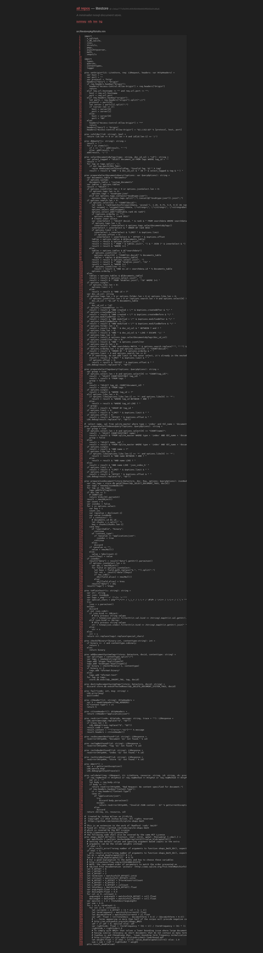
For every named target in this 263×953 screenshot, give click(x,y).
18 (80, 75)
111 (81, 287)
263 (81, 634)
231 (81, 561)
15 (80, 68)
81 (80, 219)
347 (81, 825)
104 (81, 271)
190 (81, 467)
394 (81, 933)
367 (81, 871)
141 (81, 355)
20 (80, 79)
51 (80, 150)
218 (81, 531)
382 (81, 905)
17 (80, 72)
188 (81, 463)
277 (81, 666)
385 (81, 912)
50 (80, 148)
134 (81, 339)
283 (81, 679)
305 (81, 730)
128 (81, 326)
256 (81, 618)
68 (80, 189)
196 (81, 481)
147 (81, 369)
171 (81, 424)
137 (81, 346)
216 (81, 527)
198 (81, 485)
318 (81, 759)
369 (81, 876)
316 (81, 755)
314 (81, 750)
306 (81, 732)
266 (81, 641)
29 (80, 100)
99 (80, 260)
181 (81, 447)
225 (81, 547)
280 (81, 673)
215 (81, 524)
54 (80, 157)
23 (80, 86)
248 (81, 600)
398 (81, 942)
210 (81, 513)
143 (81, 360)
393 (81, 930)
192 (81, 472)
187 (81, 460)
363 (81, 862)
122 (81, 312)
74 (80, 203)
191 (81, 470)
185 (81, 456)
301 (81, 721)
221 (81, 538)
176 (81, 435)
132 (81, 335)
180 (81, 444)
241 (81, 584)
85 (80, 228)
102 (81, 266)
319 (81, 762)
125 (81, 319)
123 (81, 314)
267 (81, 643)
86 (80, 230)
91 (80, 241)
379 (81, 898)
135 (81, 342)
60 (80, 171)
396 (81, 937)
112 (81, 289)
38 (80, 120)
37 (80, 118)
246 (81, 595)
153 (81, 383)
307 (81, 734)
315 (81, 752)
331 (81, 789)
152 (81, 381)
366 (81, 869)
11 (80, 59)
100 (81, 262)
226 (81, 549)
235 (81, 570)
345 (81, 821)
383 (81, 908)
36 (80, 116)
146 (81, 367)
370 (81, 878)
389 (81, 921)
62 (80, 175)
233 (81, 565)
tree (95, 21)
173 (81, 428)
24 (80, 88)
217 (81, 529)
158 (81, 394)
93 (80, 246)
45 (80, 136)
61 (80, 173)
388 (81, 919)
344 (81, 819)
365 (81, 867)
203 (81, 497)
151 (81, 378)
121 (81, 310)
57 (80, 164)
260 (81, 627)
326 (81, 778)
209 (81, 511)
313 (81, 748)
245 (81, 593)
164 (81, 408)
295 (81, 707)
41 (80, 127)
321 (81, 766)
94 (80, 248)
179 (81, 442)
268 (81, 645)
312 (81, 746)
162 (81, 403)
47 (80, 141)
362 (81, 860)
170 (81, 422)
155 (81, 387)
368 (81, 873)
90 (80, 239)
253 (81, 611)
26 (80, 93)
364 (81, 864)
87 (80, 232)
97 (80, 255)
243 (81, 588)
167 (81, 415)
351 (81, 835)
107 (81, 278)
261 (81, 629)
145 (81, 365)
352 (81, 837)
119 (81, 305)
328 (81, 782)
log (100, 21)
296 (81, 709)
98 (80, 257)
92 (80, 244)
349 (81, 830)
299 (81, 716)
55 (80, 159)
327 (81, 780)
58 (80, 166)
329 (81, 784)
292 (81, 700)
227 (81, 552)
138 (81, 349)
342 (81, 814)
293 (81, 702)
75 (80, 205)
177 (81, 438)
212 (81, 517)
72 (80, 198)
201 (81, 492)
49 (80, 146)
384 (81, 910)
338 (81, 805)
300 (81, 718)
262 (81, 632)
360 (81, 855)
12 (80, 61)
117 (81, 301)
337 (81, 803)
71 (80, 196)
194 (81, 476)
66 (80, 184)
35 (80, 114)
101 (81, 264)
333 (81, 794)
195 (81, 479)
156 (81, 390)
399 (81, 944)
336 (81, 800)
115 (81, 296)
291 (81, 698)
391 (81, 926)
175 (81, 433)
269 (81, 647)
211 (81, 515)
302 (81, 723)
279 (81, 670)
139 (81, 351)
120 (81, 308)
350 (81, 832)
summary (81, 21)
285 (81, 684)
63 (80, 177)
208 (81, 508)
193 (81, 474)
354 (81, 841)
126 (81, 321)
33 (80, 109)
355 (81, 844)
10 (80, 57)
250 (81, 604)
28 (80, 98)
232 (81, 563)
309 (81, 739)
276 (81, 663)
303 (81, 725)
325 (81, 775)
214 (81, 522)
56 (80, 161)
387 (81, 917)
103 (81, 269)
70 (80, 193)
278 (81, 668)
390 (81, 924)
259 (81, 625)
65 (80, 182)
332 (81, 791)
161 (81, 401)
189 (81, 465)
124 (81, 317)
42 (80, 130)
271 (81, 652)
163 (81, 406)
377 (81, 894)
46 (80, 139)
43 (80, 132)
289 (81, 693)
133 (81, 337)
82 (80, 221)
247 (81, 597)
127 (81, 323)
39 (80, 123)
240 (81, 581)
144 (81, 362)
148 (81, 371)
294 (81, 705)
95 (80, 250)
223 (81, 543)
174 (81, 431)
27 (80, 95)
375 (81, 889)
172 (81, 426)
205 (81, 501)
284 (81, 682)
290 (81, 695)
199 (81, 488)
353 (81, 839)
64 (80, 180)
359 (81, 853)
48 (80, 143)
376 (81, 892)
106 (81, 276)
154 (81, 385)
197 (81, 483)
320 (81, 764)
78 (80, 212)
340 (81, 809)
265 (81, 638)
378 (81, 896)
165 (81, 410)
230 (81, 559)
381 (81, 903)
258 (81, 622)
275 (81, 661)
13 (80, 63)
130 (81, 330)
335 (81, 798)
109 (81, 282)
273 (81, 657)
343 (81, 816)
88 (80, 234)
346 (81, 823)
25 (80, 91)
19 (80, 77)
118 (81, 303)
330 (81, 787)
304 (81, 727)
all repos (83, 8)
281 (81, 675)
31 (80, 104)
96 (80, 253)
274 (81, 659)
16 (80, 70)
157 (81, 392)
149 (81, 374)
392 (81, 928)
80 (80, 216)
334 (81, 796)
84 (80, 225)
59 (80, 168)
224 (81, 545)
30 (80, 102)
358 (81, 851)
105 (81, 273)
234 (81, 568)
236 (81, 572)
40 (80, 125)
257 (81, 620)
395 (81, 935)
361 (81, 857)
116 (81, 298)
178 (81, 440)
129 (81, 328)
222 (81, 540)
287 (81, 689)
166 (81, 412)
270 (81, 650)
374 (81, 887)
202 (81, 495)
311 (81, 743)
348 (81, 828)
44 (80, 134)
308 (81, 736)
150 (81, 376)
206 (81, 504)
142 (81, 358)
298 (81, 714)
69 (80, 191)
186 (81, 458)
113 (81, 292)
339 (81, 807)
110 (81, 285)
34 (80, 111)
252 (81, 609)
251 (81, 606)
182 (81, 449)
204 (81, 499)
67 (80, 187)
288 (81, 691)
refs (90, 21)
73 (80, 200)
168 (81, 417)
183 (81, 451)
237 (81, 574)
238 (81, 577)
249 (81, 602)
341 (81, 812)
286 (81, 686)
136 (81, 344)
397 (81, 940)
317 (81, 757)
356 (81, 846)
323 (81, 771)
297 (81, 711)
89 (80, 237)
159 (81, 396)
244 (81, 590)
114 (81, 294)
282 (81, 677)
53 (80, 155)
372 (81, 883)
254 (81, 613)
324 (81, 773)
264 (81, 636)
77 (80, 209)
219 (81, 533)
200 (81, 490)
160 (81, 399)
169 (81, 419)
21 (80, 82)
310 (81, 741)
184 (81, 454)
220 (81, 536)
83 (80, 223)
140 (81, 353)
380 (81, 901)
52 (80, 152)
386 (81, 914)
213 (81, 520)
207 (81, 506)
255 (81, 616)
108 (81, 280)
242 (81, 586)
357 (81, 848)
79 (80, 214)
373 (81, 885)
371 (81, 880)
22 (80, 84)
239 (81, 579)
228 (81, 554)
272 (81, 654)
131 (81, 333)
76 (80, 207)
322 (81, 768)
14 (80, 66)
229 (81, 556)
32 (80, 107)
